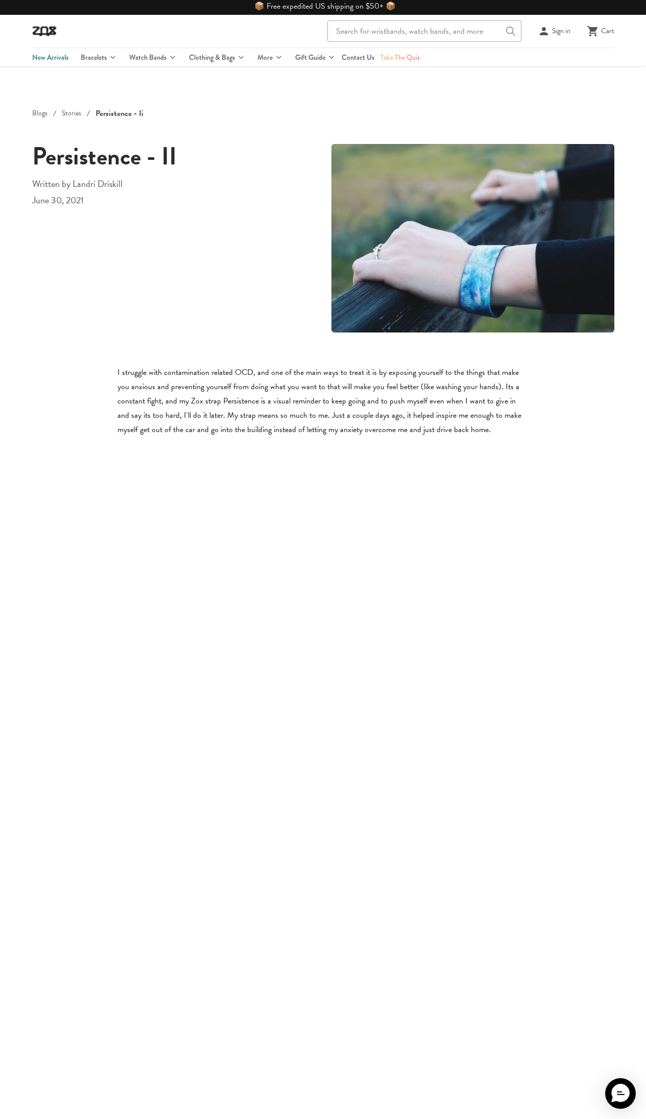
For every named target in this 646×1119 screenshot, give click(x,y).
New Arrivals (50, 57)
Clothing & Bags (212, 57)
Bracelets (94, 57)
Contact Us (358, 57)
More (265, 57)
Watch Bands (147, 57)
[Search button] (510, 31)
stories (71, 113)
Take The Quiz (400, 57)
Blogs (39, 113)
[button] (620, 1093)
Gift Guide (310, 57)
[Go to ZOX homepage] (44, 31)
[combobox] (424, 31)
